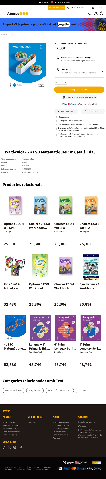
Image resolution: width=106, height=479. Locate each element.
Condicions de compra (61, 425)
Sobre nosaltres (9, 422)
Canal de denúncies (60, 435)
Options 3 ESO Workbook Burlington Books (39, 290)
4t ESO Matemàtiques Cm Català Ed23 (15, 348)
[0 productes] (101, 14)
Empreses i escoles (10, 435)
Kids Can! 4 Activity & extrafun (12, 288)
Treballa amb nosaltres (11, 431)
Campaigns (5, 34)
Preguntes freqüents (61, 422)
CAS (101, 7)
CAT (97, 7)
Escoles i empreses (56, 7)
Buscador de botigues (11, 428)
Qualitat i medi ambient (12, 425)
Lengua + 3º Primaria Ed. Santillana (38, 348)
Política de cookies (60, 431)
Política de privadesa (61, 428)
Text (12, 34)
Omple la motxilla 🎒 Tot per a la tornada (53, 2)
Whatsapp (82, 426)
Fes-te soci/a (32, 422)
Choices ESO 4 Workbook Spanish (64, 288)
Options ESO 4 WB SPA (14, 226)
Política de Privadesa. (90, 437)
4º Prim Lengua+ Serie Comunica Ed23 (90, 348)
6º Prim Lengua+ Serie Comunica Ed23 (65, 348)
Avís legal (56, 438)
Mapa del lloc (34, 467)
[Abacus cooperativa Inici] (18, 15)
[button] (96, 14)
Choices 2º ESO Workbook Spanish (39, 228)
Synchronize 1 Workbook (90, 286)
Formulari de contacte (86, 422)
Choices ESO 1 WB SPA (64, 226)
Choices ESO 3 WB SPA (89, 226)
